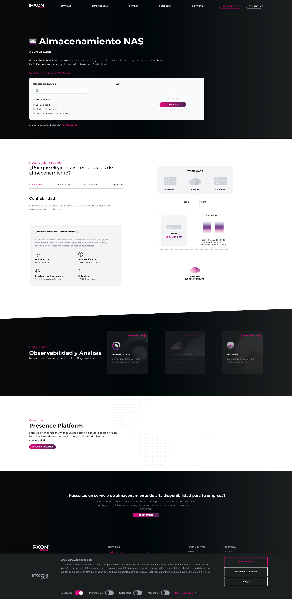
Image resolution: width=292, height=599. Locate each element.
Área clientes (230, 6)
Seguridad (117, 184)
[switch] (109, 592)
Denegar (246, 581)
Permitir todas (246, 561)
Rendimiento (64, 184)
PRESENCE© (165, 6)
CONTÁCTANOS (146, 515)
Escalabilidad (91, 184)
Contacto (197, 6)
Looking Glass (193, 551)
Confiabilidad (36, 184)
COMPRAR (173, 104)
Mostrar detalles (184, 593)
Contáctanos (70, 125)
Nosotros (229, 551)
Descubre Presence (42, 447)
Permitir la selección (246, 571)
